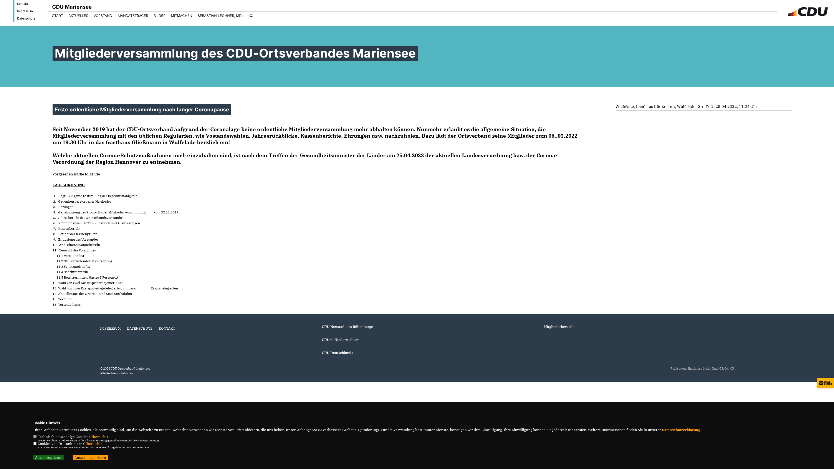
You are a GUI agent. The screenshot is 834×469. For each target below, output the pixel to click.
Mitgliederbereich (559, 326)
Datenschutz (26, 18)
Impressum (25, 11)
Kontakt (22, 3)
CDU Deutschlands (337, 352)
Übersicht (98, 436)
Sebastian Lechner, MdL (221, 15)
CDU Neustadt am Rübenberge (347, 326)
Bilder (159, 15)
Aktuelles (78, 15)
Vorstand (103, 15)
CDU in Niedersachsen (340, 339)
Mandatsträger (133, 15)
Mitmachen (181, 15)
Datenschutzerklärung (681, 430)
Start (57, 15)
